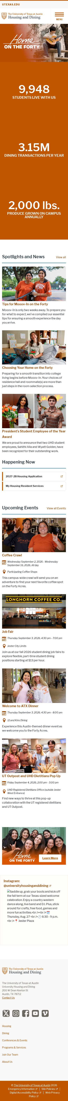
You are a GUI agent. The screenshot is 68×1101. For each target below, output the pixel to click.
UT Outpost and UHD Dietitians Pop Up (31, 776)
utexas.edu (11, 4)
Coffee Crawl (12, 555)
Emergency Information (21, 1089)
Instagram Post (34, 916)
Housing (6, 1026)
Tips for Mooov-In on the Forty (25, 304)
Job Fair (7, 632)
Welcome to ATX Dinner (20, 706)
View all (61, 257)
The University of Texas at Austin (32, 1085)
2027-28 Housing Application (24, 476)
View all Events (56, 508)
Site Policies (48, 1089)
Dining (5, 1033)
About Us (7, 1061)
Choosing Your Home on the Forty (27, 368)
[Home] (22, 15)
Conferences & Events (14, 1040)
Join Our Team (10, 1054)
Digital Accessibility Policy (24, 1092)
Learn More (50, 858)
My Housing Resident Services (25, 486)
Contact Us (8, 997)
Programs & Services (14, 1047)
